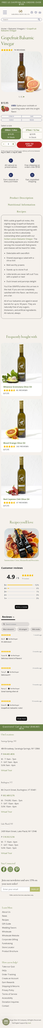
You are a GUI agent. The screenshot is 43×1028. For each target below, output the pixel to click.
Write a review (21, 607)
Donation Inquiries (10, 1002)
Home (3, 28)
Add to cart (29, 145)
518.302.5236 (9, 837)
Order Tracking (9, 974)
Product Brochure (10, 951)
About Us (6, 912)
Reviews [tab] (8, 616)
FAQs (4, 970)
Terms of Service (9, 994)
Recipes (5, 920)
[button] (21, 585)
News (4, 916)
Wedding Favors (9, 928)
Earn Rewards (8, 982)
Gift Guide (6, 924)
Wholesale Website (10, 935)
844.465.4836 (9, 754)
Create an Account (10, 978)
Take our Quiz (8, 967)
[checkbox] (36, 629)
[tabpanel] (21, 672)
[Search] (39, 19)
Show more (21, 719)
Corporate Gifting (10, 939)
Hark (29, 1023)
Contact (5, 1006)
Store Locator (8, 947)
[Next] (23, 96)
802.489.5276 (9, 795)
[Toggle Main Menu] (5, 12)
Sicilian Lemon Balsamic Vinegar (18, 239)
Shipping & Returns (10, 986)
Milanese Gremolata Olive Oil (17, 387)
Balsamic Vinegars (16, 28)
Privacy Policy (8, 990)
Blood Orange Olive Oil (14, 443)
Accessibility (7, 998)
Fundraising (7, 943)
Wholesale (6, 932)
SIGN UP (35, 889)
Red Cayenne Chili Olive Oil (16, 499)
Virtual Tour (6, 770)
